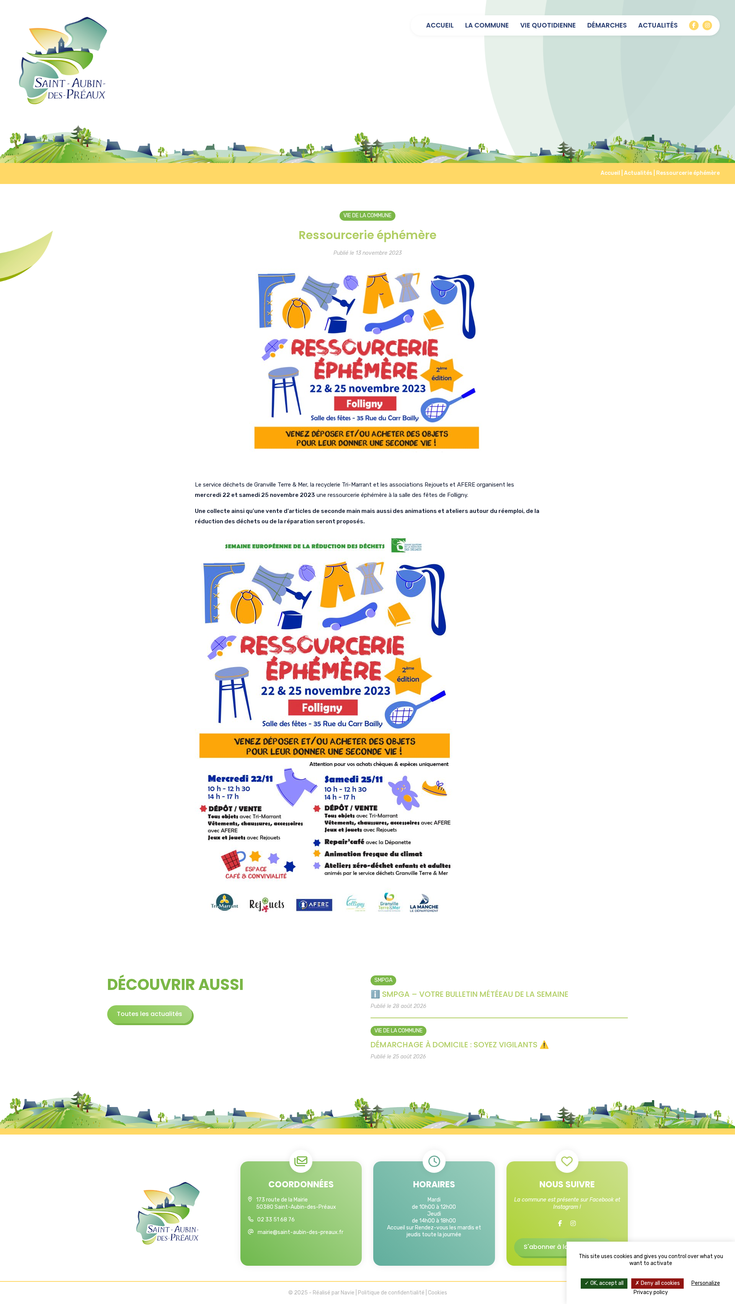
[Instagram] (707, 25)
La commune (487, 25)
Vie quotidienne (548, 25)
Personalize (705, 1283)
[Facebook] (694, 25)
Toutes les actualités (149, 1013)
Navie (347, 1292)
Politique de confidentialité (391, 1292)
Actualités (658, 25)
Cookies (437, 1292)
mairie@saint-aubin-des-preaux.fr (300, 1232)
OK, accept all (606, 1283)
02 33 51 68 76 (276, 1219)
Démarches (607, 25)
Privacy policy (651, 1292)
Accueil (440, 25)
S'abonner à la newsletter (563, 1246)
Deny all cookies (660, 1283)
